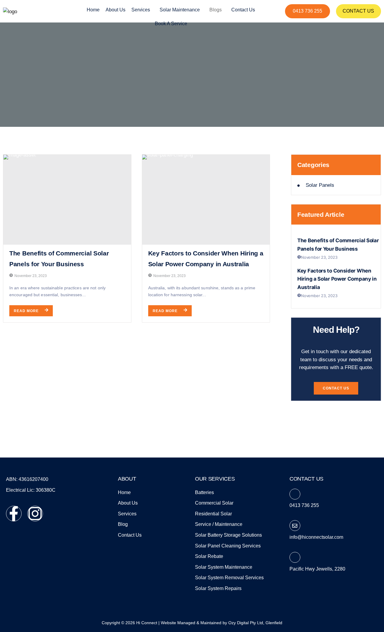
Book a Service (171, 23)
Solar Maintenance (180, 9)
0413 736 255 (307, 10)
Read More (26, 311)
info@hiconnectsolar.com (316, 537)
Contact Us (358, 10)
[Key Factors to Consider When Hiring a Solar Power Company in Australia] (206, 200)
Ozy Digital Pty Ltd (245, 622)
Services (140, 9)
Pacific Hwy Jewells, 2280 (317, 568)
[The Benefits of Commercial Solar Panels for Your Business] (67, 200)
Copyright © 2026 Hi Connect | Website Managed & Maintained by (165, 622)
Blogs (215, 9)
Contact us (243, 9)
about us (115, 9)
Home (93, 9)
